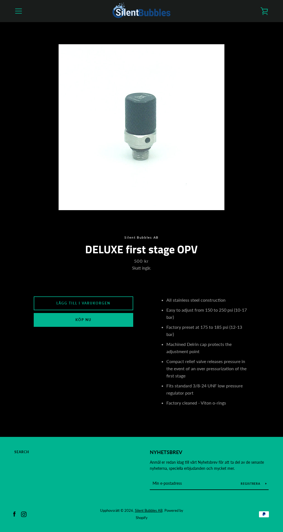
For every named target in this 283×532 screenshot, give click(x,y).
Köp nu (83, 320)
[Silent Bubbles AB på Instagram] (24, 513)
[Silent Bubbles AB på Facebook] (14, 513)
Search (21, 452)
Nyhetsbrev (166, 452)
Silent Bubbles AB (149, 510)
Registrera (251, 483)
